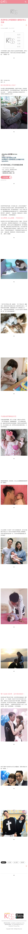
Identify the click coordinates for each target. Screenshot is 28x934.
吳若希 (22, 862)
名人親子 (16, 862)
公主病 (9, 862)
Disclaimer (11, 926)
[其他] (26, 25)
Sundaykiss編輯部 (4, 28)
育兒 (2, 25)
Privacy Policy (16, 926)
